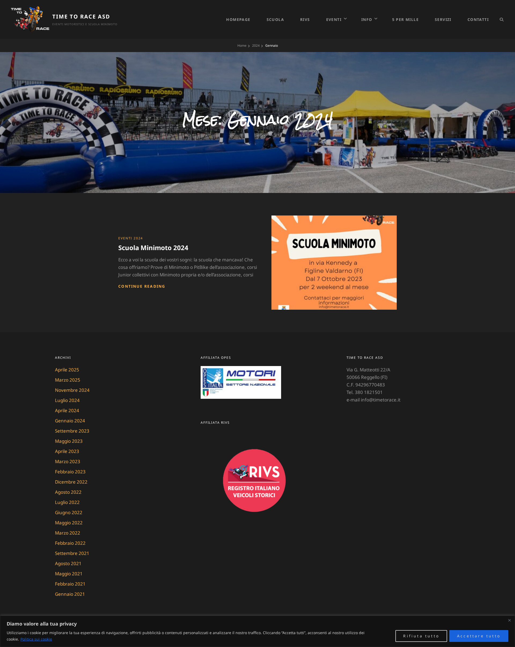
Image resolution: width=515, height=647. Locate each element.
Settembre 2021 (72, 553)
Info (366, 19)
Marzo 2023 (67, 461)
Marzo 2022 (67, 533)
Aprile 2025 (67, 370)
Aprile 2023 (67, 451)
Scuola (275, 19)
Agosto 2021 (68, 563)
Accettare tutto (479, 635)
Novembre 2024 (72, 390)
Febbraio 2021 (70, 584)
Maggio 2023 (69, 441)
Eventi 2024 (130, 238)
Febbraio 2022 (70, 543)
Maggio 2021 (69, 574)
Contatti (478, 19)
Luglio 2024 (67, 400)
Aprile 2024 (67, 410)
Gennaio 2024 (70, 421)
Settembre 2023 (72, 431)
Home (242, 45)
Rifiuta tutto (421, 635)
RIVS (305, 19)
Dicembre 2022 (71, 482)
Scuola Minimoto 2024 (153, 247)
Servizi (443, 19)
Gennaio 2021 (70, 594)
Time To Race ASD (81, 16)
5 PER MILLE (405, 19)
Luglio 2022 (67, 502)
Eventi (333, 19)
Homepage (238, 19)
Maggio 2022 (69, 523)
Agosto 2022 (68, 492)
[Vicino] (509, 620)
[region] (257, 631)
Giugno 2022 (68, 512)
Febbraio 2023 (70, 472)
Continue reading (141, 286)
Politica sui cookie (36, 639)
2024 (256, 45)
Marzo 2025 (67, 380)
